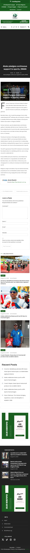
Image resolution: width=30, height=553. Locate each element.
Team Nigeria (21, 5)
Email (4, 227)
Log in (5, 520)
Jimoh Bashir (15, 92)
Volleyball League (10, 5)
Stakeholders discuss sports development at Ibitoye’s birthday (22, 191)
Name (4, 221)
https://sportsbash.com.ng (19, 182)
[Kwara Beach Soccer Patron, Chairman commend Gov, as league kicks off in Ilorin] (5, 475)
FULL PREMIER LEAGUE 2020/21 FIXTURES (8, 191)
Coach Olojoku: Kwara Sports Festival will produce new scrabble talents (15, 385)
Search (22, 27)
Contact (19, 9)
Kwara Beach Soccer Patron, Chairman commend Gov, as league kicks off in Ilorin (19, 475)
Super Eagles (12, 7)
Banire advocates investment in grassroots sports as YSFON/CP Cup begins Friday (18, 464)
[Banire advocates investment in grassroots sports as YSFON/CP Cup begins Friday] (5, 464)
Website (4, 232)
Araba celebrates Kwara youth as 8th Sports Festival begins (14, 379)
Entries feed (7, 524)
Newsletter (13, 9)
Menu (4, 27)
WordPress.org (8, 530)
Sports (5, 89)
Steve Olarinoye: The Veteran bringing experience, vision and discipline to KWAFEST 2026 (14, 398)
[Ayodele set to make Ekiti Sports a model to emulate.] (5, 455)
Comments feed (8, 527)
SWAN (4, 7)
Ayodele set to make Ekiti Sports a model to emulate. (18, 453)
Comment (5, 206)
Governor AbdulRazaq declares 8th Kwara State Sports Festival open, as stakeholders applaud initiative (15, 282)
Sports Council (23, 7)
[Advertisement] (15, 47)
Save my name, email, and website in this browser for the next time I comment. (13, 241)
